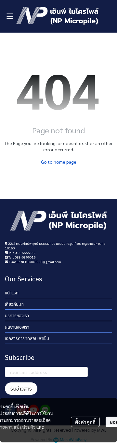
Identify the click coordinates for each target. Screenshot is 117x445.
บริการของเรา (17, 316)
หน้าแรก (12, 293)
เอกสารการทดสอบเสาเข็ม (27, 338)
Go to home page (58, 162)
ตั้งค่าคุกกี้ (85, 422)
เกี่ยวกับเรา (14, 304)
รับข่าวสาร (21, 388)
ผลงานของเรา (17, 327)
